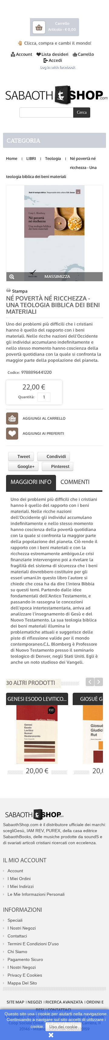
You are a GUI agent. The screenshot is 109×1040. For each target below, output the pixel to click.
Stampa (20, 291)
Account (24, 54)
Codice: (14, 372)
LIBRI (31, 158)
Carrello (86, 54)
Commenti (75, 482)
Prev (90, 682)
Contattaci (17, 935)
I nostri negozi (22, 928)
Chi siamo (17, 951)
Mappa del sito (22, 983)
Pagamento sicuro (25, 959)
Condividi (55, 456)
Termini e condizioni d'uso (33, 943)
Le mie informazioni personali (36, 894)
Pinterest (59, 466)
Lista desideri (54, 54)
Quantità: (26, 397)
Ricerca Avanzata (64, 1002)
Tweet (23, 456)
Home (11, 158)
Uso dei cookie (63, 1026)
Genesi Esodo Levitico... (37, 699)
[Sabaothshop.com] (54, 94)
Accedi (55, 60)
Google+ (25, 466)
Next (98, 682)
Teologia (53, 158)
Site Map (15, 1002)
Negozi (35, 1002)
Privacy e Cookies (25, 975)
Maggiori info (31, 482)
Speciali (15, 920)
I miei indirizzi (21, 886)
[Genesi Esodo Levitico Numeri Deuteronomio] (37, 734)
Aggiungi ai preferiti (43, 433)
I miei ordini (19, 878)
